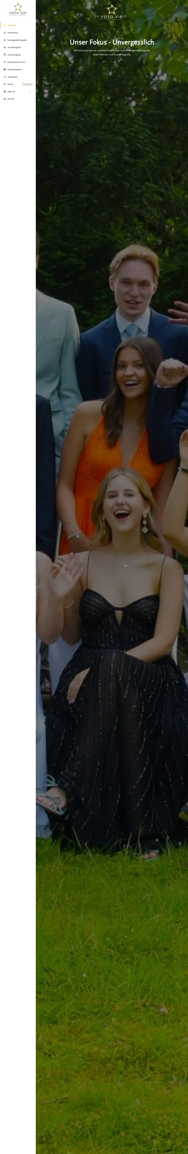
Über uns (11, 92)
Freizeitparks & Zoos (16, 62)
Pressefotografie (15, 69)
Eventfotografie (14, 55)
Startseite (12, 25)
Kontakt (11, 99)
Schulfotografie (14, 47)
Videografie (12, 77)
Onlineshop (13, 33)
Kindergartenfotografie (17, 40)
